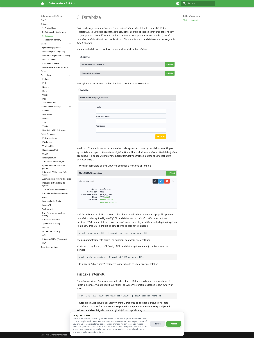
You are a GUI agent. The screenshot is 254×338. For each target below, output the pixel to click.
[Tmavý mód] (178, 3)
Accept (174, 323)
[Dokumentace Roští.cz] (42, 3)
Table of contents (191, 16)
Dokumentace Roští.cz (51, 16)
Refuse (158, 323)
